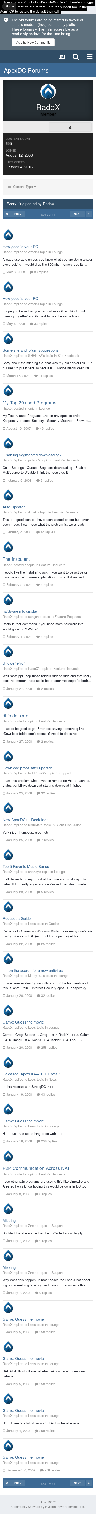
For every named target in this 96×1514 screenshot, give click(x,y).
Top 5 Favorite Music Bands (26, 866)
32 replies (48, 792)
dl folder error (14, 663)
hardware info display (20, 611)
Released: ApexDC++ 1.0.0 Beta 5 (31, 1073)
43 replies (48, 1094)
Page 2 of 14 (48, 214)
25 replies (48, 943)
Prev (18, 214)
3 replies (46, 584)
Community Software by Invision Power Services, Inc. (48, 1506)
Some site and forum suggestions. (31, 350)
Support (65, 773)
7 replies (47, 839)
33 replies (40, 271)
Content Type (22, 186)
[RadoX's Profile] (70, 127)
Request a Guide (17, 918)
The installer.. (16, 558)
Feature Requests (66, 460)
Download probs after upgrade (28, 767)
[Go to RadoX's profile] (8, 234)
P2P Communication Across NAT (36, 1168)
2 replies (46, 480)
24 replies (45, 375)
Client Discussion (68, 824)
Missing (9, 1220)
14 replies (47, 531)
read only (20, 33)
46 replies (46, 428)
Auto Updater (14, 506)
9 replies (45, 1240)
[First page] (7, 214)
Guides (54, 923)
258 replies (48, 1047)
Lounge (57, 251)
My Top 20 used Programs (29, 402)
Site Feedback (68, 355)
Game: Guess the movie (23, 1022)
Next (77, 214)
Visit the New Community (33, 42)
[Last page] (89, 214)
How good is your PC (20, 246)
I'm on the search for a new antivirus (33, 970)
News (53, 1079)
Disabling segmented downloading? (32, 454)
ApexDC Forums (26, 69)
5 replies (47, 891)
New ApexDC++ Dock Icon (25, 819)
